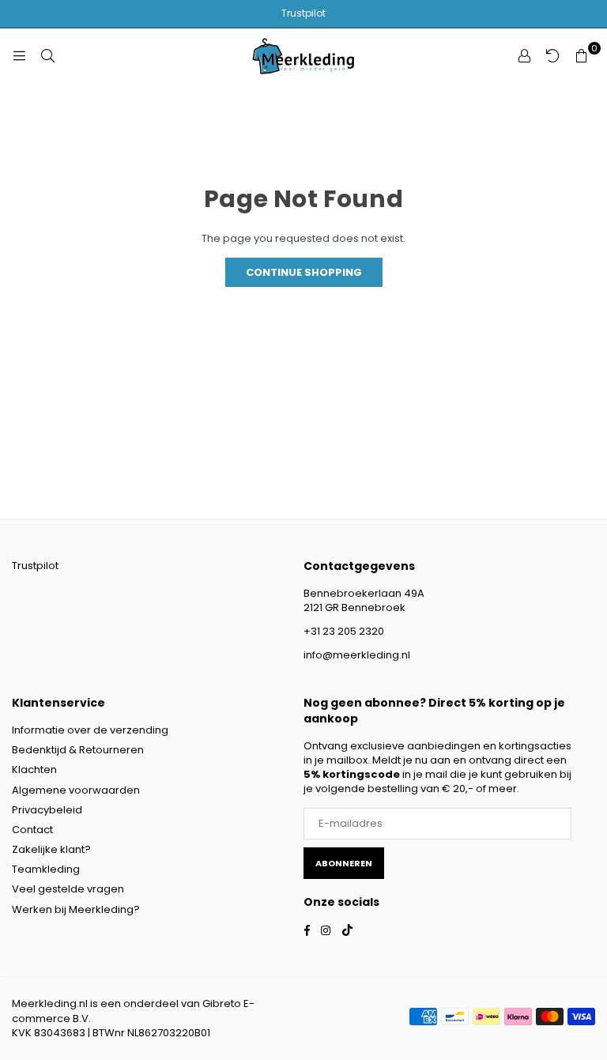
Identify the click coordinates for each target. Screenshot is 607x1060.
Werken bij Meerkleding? (76, 909)
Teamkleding (46, 869)
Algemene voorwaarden (76, 790)
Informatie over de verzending (90, 729)
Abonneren (343, 863)
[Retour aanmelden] (552, 56)
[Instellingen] (524, 56)
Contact (32, 829)
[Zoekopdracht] (47, 56)
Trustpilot (303, 13)
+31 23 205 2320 (344, 631)
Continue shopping (304, 272)
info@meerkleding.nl (357, 654)
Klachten (34, 769)
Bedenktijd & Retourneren (78, 749)
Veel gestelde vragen (68, 888)
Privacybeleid (47, 809)
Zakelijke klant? (51, 849)
